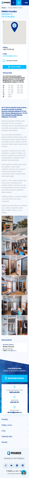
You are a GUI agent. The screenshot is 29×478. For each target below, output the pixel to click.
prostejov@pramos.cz (10, 56)
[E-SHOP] (13, 2)
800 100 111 (14, 402)
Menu (26, 2)
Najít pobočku (15, 392)
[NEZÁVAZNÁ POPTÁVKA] (18, 2)
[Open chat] (24, 473)
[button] (14, 27)
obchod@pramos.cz (14, 412)
